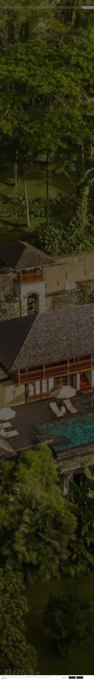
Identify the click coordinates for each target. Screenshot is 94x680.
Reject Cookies (72, 677)
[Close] (92, 677)
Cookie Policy (4, 678)
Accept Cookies (79, 677)
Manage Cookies (64, 677)
